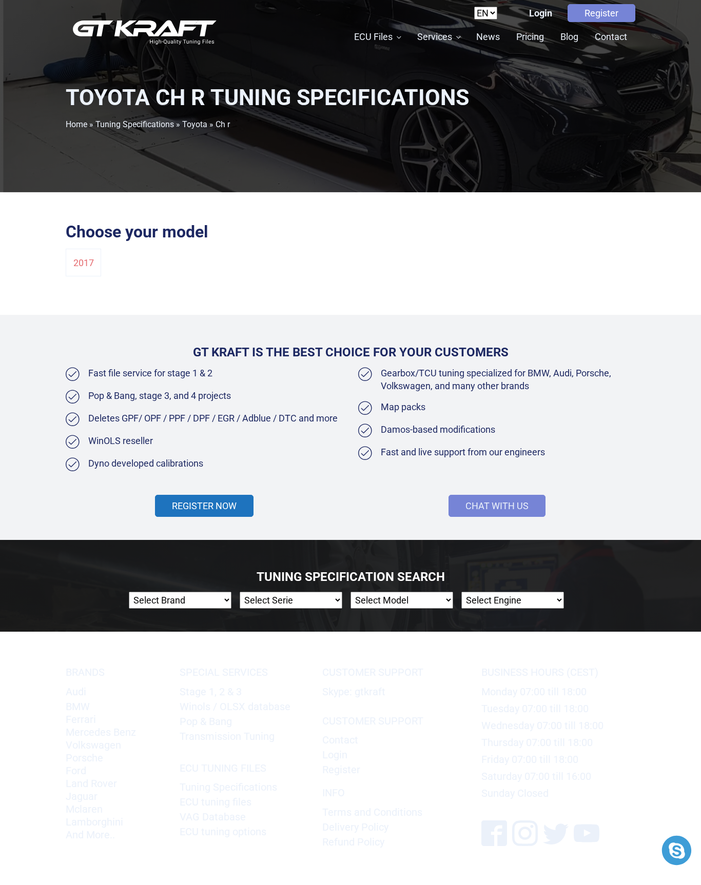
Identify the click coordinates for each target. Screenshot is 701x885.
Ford (76, 771)
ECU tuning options (223, 832)
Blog (569, 36)
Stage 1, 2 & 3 (211, 692)
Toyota (194, 124)
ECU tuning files (215, 802)
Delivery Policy (355, 827)
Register (601, 13)
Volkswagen (93, 745)
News (488, 36)
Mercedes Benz (101, 732)
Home (76, 124)
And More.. (90, 835)
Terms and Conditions (372, 812)
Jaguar (82, 796)
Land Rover (91, 783)
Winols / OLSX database (235, 706)
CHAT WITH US (497, 505)
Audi (76, 692)
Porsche (84, 758)
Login (540, 13)
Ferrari (81, 719)
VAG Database (213, 817)
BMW (78, 706)
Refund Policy (353, 842)
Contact (611, 36)
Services (434, 36)
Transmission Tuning (227, 736)
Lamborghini (94, 822)
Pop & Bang (206, 721)
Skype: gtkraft (353, 692)
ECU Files (373, 36)
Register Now (204, 505)
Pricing (530, 36)
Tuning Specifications (134, 124)
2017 (83, 262)
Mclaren (84, 809)
